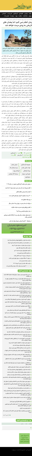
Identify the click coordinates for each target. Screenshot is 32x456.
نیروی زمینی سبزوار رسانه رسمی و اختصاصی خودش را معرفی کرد (17, 381)
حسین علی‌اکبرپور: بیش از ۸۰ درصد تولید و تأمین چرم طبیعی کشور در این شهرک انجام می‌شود (18, 405)
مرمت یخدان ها (14, 168)
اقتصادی (21, 14)
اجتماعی (4, 14)
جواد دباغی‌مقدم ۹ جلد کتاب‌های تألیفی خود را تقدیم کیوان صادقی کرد (18, 328)
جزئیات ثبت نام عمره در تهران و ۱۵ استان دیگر (20, 203)
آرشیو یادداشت (21, 450)
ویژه (16, 16)
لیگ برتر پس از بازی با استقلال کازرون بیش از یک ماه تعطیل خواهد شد (18, 359)
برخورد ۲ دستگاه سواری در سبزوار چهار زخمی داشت (19, 258)
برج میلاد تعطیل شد (26, 200)
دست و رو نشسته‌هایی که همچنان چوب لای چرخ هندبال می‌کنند (17, 391)
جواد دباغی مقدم (26, 168)
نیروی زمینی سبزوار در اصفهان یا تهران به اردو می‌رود (19, 343)
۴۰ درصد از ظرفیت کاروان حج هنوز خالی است (20, 196)
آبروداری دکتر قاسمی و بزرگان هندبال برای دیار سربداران (18, 375)
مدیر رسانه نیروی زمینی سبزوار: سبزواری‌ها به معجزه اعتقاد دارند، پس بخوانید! (17, 275)
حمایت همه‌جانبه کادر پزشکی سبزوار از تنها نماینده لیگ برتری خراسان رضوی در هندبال (18, 302)
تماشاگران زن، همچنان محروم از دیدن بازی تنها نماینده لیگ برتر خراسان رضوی (17, 363)
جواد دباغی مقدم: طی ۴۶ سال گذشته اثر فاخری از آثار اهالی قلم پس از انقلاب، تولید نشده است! (17, 384)
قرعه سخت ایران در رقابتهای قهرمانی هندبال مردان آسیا (19, 240)
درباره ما (12, 16)
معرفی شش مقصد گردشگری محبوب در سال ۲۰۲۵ (19, 184)
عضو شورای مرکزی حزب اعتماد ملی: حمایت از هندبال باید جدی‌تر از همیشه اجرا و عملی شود (17, 283)
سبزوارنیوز (27, 177)
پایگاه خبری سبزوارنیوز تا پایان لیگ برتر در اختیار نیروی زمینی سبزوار (18, 307)
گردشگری (15, 14)
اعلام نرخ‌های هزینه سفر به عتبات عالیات (21, 207)
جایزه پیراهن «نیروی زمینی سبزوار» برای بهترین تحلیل (19, 367)
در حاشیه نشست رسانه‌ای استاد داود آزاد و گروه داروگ (19, 243)
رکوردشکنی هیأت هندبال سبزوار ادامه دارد (21, 345)
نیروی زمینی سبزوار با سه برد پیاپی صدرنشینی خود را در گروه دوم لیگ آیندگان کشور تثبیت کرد (17, 296)
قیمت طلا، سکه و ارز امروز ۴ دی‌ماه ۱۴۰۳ (21, 263)
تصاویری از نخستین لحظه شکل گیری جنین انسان (20, 401)
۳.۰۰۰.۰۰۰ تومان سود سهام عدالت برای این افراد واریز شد (18, 266)
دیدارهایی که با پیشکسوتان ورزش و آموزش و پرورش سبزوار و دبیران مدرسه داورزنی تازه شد (18, 287)
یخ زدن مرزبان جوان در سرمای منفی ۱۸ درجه (21, 245)
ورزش (30, 16)
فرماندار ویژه (16, 171)
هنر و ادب (9, 14)
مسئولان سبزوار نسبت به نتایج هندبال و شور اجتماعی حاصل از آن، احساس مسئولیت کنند (17, 321)
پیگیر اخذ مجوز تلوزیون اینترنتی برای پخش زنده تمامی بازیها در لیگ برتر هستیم (18, 351)
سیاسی (26, 14)
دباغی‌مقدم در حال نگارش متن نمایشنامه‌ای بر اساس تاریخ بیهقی (16, 325)
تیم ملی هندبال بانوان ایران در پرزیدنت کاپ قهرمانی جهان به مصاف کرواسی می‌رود (18, 279)
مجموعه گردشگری (25, 165)
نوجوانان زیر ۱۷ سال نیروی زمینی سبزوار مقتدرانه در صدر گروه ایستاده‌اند (18, 313)
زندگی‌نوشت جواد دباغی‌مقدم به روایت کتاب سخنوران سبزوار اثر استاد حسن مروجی (17, 355)
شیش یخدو (14, 165)
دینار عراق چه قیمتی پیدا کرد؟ (23, 211)
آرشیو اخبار (6, 415)
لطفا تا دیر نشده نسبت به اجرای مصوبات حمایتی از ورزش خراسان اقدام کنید (17, 398)
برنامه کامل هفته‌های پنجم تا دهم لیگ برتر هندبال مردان (18, 310)
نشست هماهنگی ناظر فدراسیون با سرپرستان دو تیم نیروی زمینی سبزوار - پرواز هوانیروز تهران (17, 292)
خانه (30, 14)
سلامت (20, 16)
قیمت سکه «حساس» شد (24, 261)
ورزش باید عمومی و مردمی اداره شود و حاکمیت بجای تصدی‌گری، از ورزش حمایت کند (17, 335)
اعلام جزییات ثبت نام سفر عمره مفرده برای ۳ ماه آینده (18, 188)
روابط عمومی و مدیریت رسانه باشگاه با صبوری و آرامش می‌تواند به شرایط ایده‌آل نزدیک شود (17, 317)
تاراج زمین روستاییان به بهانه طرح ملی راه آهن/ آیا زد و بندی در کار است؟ (17, 411)
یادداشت (25, 16)
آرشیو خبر (28, 450)
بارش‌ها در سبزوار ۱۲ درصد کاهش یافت (22, 256)
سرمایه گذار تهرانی (13, 174)
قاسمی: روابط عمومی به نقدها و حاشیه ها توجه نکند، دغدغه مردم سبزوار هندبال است (17, 378)
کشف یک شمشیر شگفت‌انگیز (23, 192)
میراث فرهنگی (26, 171)
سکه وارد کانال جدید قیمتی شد (23, 253)
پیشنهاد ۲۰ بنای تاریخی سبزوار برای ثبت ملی (20, 221)
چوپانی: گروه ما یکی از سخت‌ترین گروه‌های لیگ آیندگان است (17, 299)
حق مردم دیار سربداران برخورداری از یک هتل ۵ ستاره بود (18, 332)
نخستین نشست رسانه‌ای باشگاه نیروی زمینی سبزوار (19, 348)
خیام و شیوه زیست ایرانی (25, 408)
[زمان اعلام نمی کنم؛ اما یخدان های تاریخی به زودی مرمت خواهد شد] (18, 46)
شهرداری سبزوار (26, 174)
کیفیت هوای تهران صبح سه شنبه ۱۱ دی (22, 250)
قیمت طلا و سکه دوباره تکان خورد (23, 248)
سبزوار (14, 450)
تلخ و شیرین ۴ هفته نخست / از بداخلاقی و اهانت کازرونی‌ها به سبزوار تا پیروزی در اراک (18, 339)
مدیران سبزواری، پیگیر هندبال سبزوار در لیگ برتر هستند (18, 372)
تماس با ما (6, 16)
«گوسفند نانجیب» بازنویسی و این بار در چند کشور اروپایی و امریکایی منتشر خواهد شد (18, 394)
